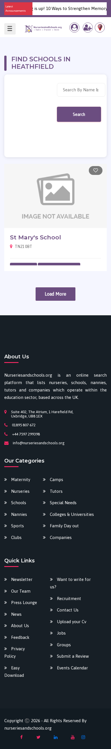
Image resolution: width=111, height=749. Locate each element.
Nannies (19, 514)
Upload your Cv (71, 621)
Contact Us (68, 609)
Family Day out (64, 525)
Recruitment (69, 598)
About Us (20, 625)
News (16, 614)
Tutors (56, 491)
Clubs (16, 537)
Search (79, 114)
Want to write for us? (70, 583)
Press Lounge (24, 602)
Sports (17, 525)
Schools (18, 502)
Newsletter (21, 579)
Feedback (20, 637)
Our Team (20, 591)
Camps (56, 479)
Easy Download (14, 671)
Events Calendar (72, 667)
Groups (64, 644)
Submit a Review (73, 656)
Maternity (20, 479)
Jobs (61, 633)
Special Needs (63, 502)
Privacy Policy (14, 652)
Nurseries (20, 491)
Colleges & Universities (72, 514)
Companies (61, 537)
